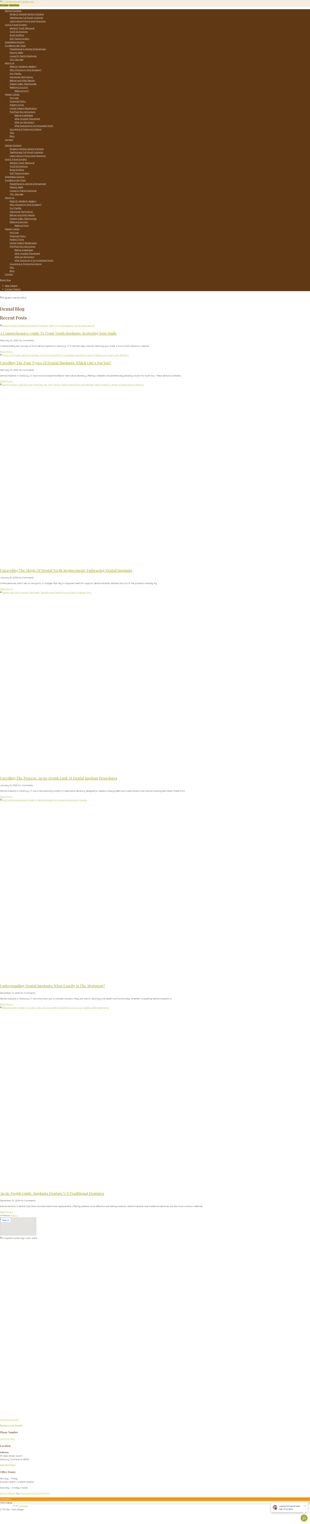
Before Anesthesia (24, 115)
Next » (14, 1215)
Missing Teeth (16, 52)
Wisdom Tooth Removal (22, 28)
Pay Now (4, 5)
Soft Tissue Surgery (19, 38)
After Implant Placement (27, 118)
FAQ (12, 132)
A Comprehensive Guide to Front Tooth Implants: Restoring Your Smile (58, 333)
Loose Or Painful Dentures (23, 56)
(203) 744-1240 (7, 1439)
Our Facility (15, 73)
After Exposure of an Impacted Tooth (34, 125)
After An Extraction (24, 122)
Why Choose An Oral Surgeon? (25, 70)
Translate (23, 1506)
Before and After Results (22, 80)
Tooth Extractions (19, 31)
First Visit (14, 98)
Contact (9, 139)
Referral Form (22, 91)
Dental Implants (13, 10)
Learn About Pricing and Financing (28, 21)
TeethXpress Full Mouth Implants (26, 17)
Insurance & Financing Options (26, 129)
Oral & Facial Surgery (16, 24)
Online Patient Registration (23, 108)
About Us (9, 63)
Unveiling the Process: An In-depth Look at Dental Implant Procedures (58, 778)
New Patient (11, 285)
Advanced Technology (21, 77)
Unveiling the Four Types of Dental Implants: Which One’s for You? (55, 362)
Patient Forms (17, 105)
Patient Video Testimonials (23, 84)
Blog (12, 136)
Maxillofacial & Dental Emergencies (28, 49)
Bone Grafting (17, 35)
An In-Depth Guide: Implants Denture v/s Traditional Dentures (52, 1193)
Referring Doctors (19, 87)
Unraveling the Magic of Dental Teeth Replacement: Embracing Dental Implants (66, 570)
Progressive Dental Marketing (35, 1493)
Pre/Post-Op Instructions (22, 112)
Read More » (6, 351)
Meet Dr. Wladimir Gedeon (23, 66)
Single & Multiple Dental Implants (27, 14)
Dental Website (8, 1493)
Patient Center (12, 94)
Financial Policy (18, 101)
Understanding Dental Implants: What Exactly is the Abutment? (52, 985)
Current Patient (12, 289)
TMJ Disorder (16, 59)
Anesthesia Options (15, 42)
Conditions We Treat (15, 45)
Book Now (14, 5)
